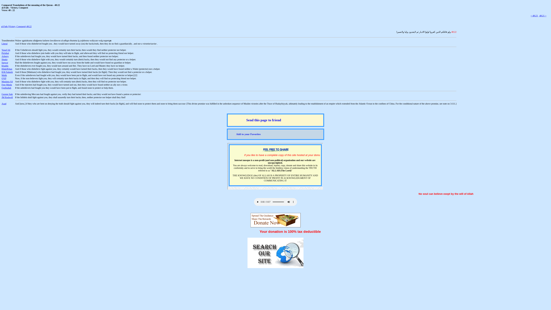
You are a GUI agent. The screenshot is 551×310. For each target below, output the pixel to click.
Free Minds (7, 85)
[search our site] (275, 267)
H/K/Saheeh (7, 72)
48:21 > (542, 15)
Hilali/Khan (7, 69)
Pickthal (5, 53)
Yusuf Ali (6, 50)
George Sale (7, 94)
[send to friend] (275, 124)
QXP (4, 78)
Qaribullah (6, 88)
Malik (4, 75)
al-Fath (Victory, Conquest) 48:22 (16, 26)
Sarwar (5, 62)
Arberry (5, 56)
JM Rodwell (7, 97)
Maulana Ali (7, 81)
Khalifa (5, 66)
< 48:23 (534, 15)
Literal (4, 43)
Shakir (4, 59)
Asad (4, 103)
